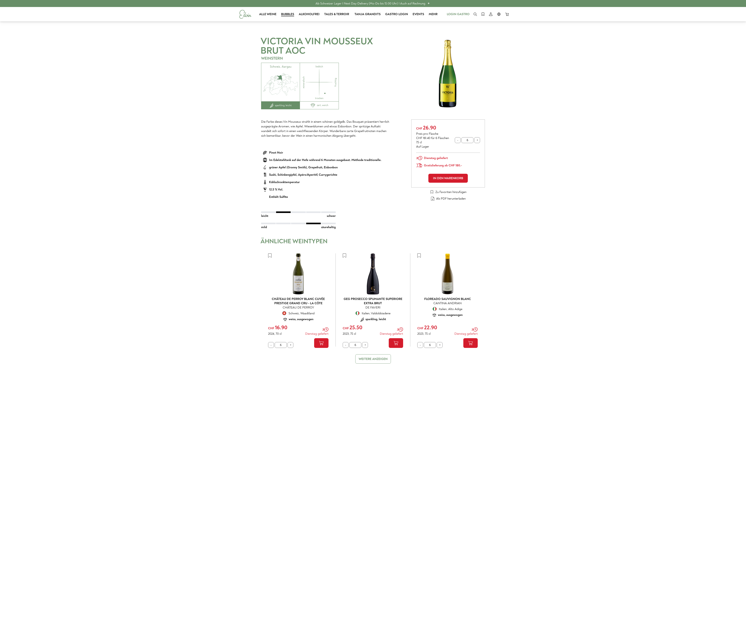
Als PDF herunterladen (451, 199)
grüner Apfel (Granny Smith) (288, 167)
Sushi (272, 175)
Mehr (433, 14)
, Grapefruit (314, 167)
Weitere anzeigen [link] (373, 359)
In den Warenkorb (448, 178)
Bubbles (287, 14)
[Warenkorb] (507, 14)
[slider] (298, 212)
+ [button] (429, 3)
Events (418, 14)
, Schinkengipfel (286, 175)
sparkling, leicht (283, 105)
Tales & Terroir (337, 14)
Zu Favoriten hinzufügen (450, 192)
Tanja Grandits (368, 14)
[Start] (245, 14)
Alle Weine (267, 14)
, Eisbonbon (330, 167)
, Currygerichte (327, 175)
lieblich (319, 66)
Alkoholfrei (309, 14)
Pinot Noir (276, 153)
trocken (319, 98)
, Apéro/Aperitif (306, 175)
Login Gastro (458, 14)
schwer (331, 216)
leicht (264, 216)
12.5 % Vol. (276, 189)
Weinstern (272, 58)
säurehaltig (328, 227)
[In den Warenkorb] (321, 343)
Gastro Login (396, 14)
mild (264, 227)
